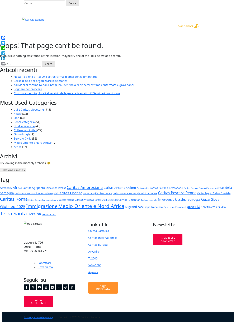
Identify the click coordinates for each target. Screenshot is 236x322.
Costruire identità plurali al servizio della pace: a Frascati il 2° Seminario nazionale (67, 93)
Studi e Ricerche (24, 126)
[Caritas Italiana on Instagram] (190, 3)
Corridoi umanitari (129, 199)
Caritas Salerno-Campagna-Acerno (43, 200)
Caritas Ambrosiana (85, 187)
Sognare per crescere (28, 89)
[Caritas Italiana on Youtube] (196, 3)
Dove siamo (45, 267)
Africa (17, 147)
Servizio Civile (22, 138)
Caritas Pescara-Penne (177, 192)
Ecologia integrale (149, 200)
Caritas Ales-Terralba (55, 188)
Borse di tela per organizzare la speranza (40, 81)
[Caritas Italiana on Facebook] (177, 3)
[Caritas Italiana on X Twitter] (183, 3)
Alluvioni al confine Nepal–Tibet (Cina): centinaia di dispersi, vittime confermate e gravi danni (74, 85)
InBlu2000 (94, 265)
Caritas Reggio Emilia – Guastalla (213, 193)
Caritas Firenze (69, 192)
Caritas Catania (206, 188)
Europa (193, 199)
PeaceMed (180, 207)
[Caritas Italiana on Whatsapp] (209, 9)
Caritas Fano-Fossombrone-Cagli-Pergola (36, 193)
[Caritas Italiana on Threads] (203, 9)
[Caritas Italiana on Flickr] (203, 3)
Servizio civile (209, 207)
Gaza (205, 199)
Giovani (216, 199)
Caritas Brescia (190, 188)
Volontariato (49, 214)
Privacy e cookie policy (38, 317)
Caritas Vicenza (84, 200)
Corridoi (113, 199)
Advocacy (6, 188)
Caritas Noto (119, 193)
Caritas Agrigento (33, 188)
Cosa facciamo (115, 25)
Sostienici (186, 26)
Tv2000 (92, 258)
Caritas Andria (143, 188)
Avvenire (94, 251)
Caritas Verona (66, 199)
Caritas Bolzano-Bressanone (166, 188)
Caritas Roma (14, 199)
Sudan (222, 207)
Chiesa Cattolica (98, 231)
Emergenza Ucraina (172, 199)
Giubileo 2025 (12, 206)
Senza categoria (24, 122)
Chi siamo (79, 25)
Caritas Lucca (103, 193)
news (17, 114)
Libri (17, 118)
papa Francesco (153, 207)
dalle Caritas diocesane (29, 109)
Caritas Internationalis (102, 238)
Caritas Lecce (89, 193)
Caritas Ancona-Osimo (119, 188)
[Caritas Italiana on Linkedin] (209, 3)
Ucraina (34, 213)
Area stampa (153, 25)
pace (141, 207)
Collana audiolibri (25, 130)
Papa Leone (169, 207)
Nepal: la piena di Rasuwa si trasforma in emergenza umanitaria (55, 77)
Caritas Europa (98, 245)
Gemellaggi (21, 134)
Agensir (93, 272)
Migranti (131, 207)
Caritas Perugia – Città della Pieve (141, 193)
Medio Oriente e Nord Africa (32, 143)
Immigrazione (42, 206)
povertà (193, 206)
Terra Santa (13, 213)
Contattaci (44, 263)
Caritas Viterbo (102, 199)
